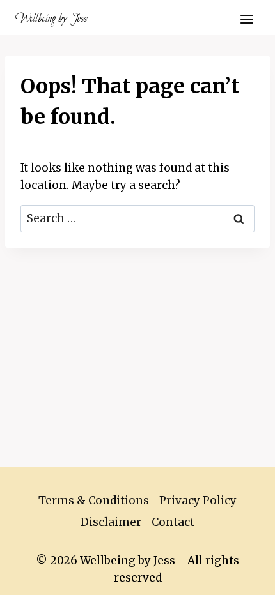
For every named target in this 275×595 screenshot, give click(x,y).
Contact (173, 522)
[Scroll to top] (243, 575)
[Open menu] (246, 19)
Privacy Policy (198, 500)
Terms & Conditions (93, 500)
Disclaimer (111, 522)
